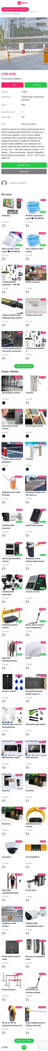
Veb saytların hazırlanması (15, 9)
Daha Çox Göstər (24, 366)
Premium (37, 85)
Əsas (4, 12)
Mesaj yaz (24, 171)
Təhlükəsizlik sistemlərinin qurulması (22, 12)
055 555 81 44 (24, 165)
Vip (13, 85)
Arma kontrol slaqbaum (11, 14)
